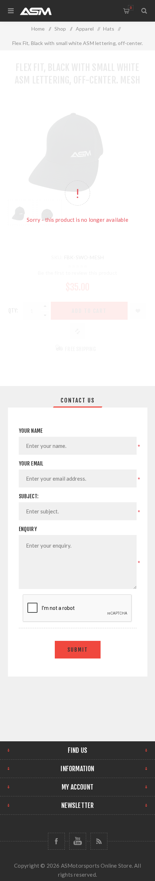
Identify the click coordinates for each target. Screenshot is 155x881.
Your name (31, 430)
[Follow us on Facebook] (56, 841)
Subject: (29, 496)
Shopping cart (131, 8)
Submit (77, 649)
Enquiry (28, 529)
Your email (31, 463)
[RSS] (98, 841)
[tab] (77, 400)
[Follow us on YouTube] (77, 841)
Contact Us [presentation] (78, 400)
